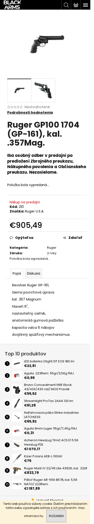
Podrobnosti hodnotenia (30, 112)
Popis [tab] (17, 273)
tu (41, 516)
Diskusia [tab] (33, 273)
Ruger (51, 247)
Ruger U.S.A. (34, 211)
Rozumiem (56, 516)
